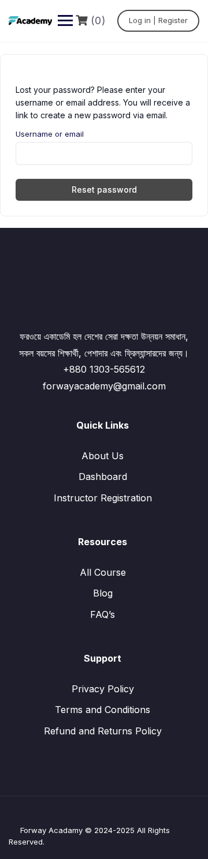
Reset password (104, 189)
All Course (103, 572)
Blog (103, 593)
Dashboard (103, 476)
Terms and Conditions (102, 709)
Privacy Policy (103, 689)
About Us (102, 456)
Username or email (50, 133)
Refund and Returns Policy (103, 731)
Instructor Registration (103, 498)
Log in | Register (158, 20)
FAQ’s (102, 614)
